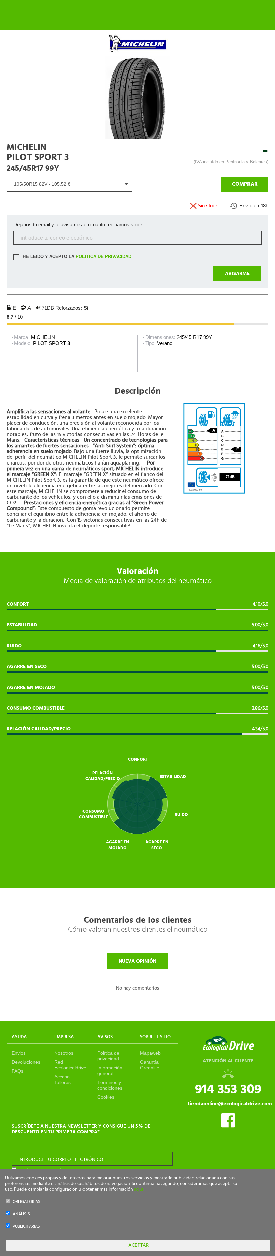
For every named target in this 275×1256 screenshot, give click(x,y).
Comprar (245, 184)
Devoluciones (26, 1062)
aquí (138, 1189)
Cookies (105, 1097)
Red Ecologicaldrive (70, 1065)
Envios (19, 1053)
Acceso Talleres (62, 1079)
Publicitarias (26, 1226)
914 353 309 (228, 1089)
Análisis (21, 1214)
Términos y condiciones (109, 1085)
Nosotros (63, 1053)
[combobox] (69, 184)
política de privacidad (103, 256)
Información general (109, 1070)
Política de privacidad (108, 1055)
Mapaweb (150, 1053)
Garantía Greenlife (149, 1065)
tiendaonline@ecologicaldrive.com (230, 1103)
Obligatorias (26, 1202)
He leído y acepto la (76, 256)
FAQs (17, 1071)
